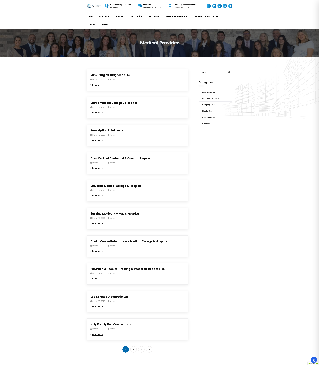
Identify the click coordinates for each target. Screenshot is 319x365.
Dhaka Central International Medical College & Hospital (128, 241)
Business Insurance (210, 98)
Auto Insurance (208, 92)
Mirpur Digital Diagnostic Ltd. (110, 75)
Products (206, 124)
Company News (208, 105)
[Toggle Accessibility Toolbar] (314, 360)
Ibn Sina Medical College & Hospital (115, 214)
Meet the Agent (208, 117)
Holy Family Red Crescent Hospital (114, 324)
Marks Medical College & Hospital (113, 103)
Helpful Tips (207, 111)
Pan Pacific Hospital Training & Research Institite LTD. (127, 269)
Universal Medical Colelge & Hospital (115, 186)
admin (112, 79)
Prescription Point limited (107, 130)
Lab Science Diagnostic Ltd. (109, 297)
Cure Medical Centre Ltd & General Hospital (120, 158)
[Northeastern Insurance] (94, 6)
